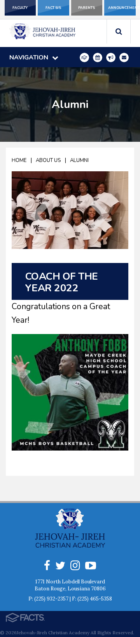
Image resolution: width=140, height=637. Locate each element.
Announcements (122, 7)
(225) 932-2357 (51, 598)
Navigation (28, 57)
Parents (86, 7)
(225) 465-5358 (94, 598)
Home (19, 160)
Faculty (20, 7)
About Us (48, 160)
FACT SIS (53, 7)
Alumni (79, 160)
